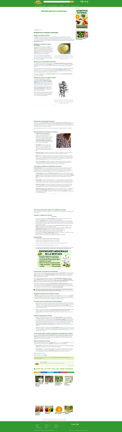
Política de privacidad (78, 430)
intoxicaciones (54, 321)
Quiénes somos (56, 425)
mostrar (40, 29)
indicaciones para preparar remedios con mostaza (43, 56)
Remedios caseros (48, 425)
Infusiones (46, 424)
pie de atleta (39, 138)
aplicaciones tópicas (59, 64)
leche (40, 305)
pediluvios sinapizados (40, 134)
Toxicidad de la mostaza (41, 353)
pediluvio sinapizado (48, 128)
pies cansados (41, 147)
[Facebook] (71, 424)
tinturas (67, 295)
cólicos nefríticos (71, 329)
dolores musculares (58, 73)
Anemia (46, 426)
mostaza (53, 368)
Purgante (37, 317)
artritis (37, 75)
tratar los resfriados (42, 81)
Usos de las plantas (41, 5)
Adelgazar (37, 426)
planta (57, 368)
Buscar (72, 1)
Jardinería (61, 5)
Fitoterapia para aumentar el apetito (64, 306)
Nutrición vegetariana (52, 5)
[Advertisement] (54, 21)
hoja (45, 368)
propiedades (62, 368)
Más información (38, 355)
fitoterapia (38, 368)
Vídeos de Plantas (75, 5)
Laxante (37, 309)
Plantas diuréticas (43, 330)
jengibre (50, 125)
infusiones (64, 295)
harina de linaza (48, 219)
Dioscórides (51, 84)
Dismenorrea (38, 161)
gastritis (53, 337)
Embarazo (46, 427)
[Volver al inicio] (36, 6)
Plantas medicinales (69, 368)
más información (54, 171)
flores (42, 368)
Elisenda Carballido (49, 357)
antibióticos (49, 82)
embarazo (67, 171)
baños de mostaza (39, 156)
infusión (49, 368)
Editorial (45, 362)
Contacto (55, 424)
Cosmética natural (38, 427)
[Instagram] (76, 424)
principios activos (43, 69)
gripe (45, 89)
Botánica (67, 5)
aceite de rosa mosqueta (49, 234)
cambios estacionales (52, 159)
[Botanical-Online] (38, 2)
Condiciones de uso (72, 430)
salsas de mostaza (64, 296)
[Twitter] (74, 424)
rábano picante (44, 125)
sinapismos (37, 73)
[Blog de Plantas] (77, 424)
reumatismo (36, 64)
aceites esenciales (40, 142)
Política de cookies (85, 430)
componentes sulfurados (67, 327)
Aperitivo (37, 302)
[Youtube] (73, 424)
